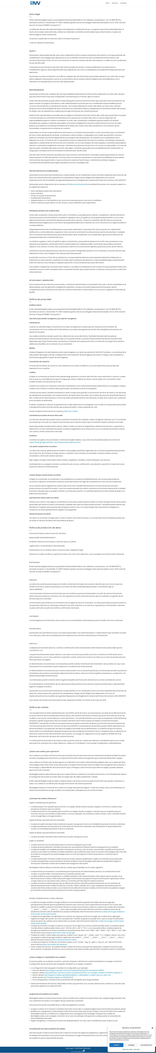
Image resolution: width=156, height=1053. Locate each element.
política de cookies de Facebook (54, 944)
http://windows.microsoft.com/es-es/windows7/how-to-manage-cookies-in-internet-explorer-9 (83, 973)
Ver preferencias (146, 1045)
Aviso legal (136, 1049)
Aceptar (116, 1045)
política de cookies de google (63, 933)
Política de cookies (127, 1049)
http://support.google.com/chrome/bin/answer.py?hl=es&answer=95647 (74, 970)
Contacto (123, 3)
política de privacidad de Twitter (64, 940)
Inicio (107, 3)
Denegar (131, 1045)
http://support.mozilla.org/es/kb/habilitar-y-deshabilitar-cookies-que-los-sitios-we (77, 975)
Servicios (115, 3)
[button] (152, 1028)
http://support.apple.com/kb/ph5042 (58, 977)
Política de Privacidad (76, 184)
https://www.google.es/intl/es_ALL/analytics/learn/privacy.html (54, 442)
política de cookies (70, 411)
